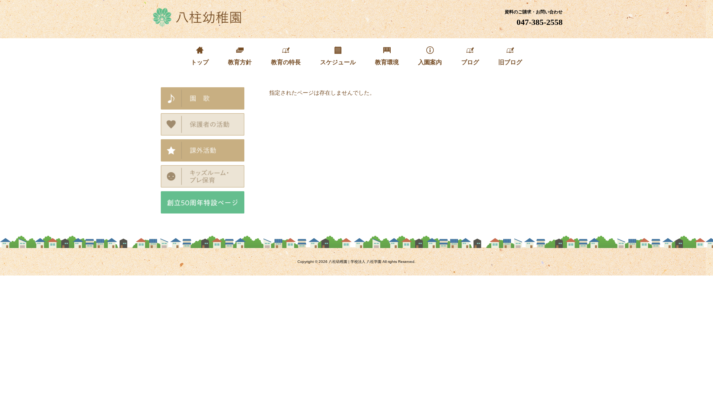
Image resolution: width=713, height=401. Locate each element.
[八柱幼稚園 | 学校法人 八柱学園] (197, 24)
